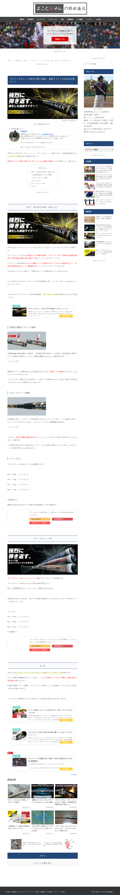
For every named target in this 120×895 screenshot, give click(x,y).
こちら (98, 132)
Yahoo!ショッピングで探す (39, 522)
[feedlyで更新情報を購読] (41, 147)
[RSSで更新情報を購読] (44, 147)
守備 (37, 892)
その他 (62, 892)
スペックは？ (37, 180)
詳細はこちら (60, 39)
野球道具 (14, 892)
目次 (40, 168)
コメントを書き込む (43, 863)
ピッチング (22, 892)
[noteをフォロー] (33, 147)
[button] (111, 64)
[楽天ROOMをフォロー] (36, 147)
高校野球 (42, 892)
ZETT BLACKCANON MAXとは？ (43, 172)
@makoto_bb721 (47, 134)
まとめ (34, 186)
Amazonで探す (36, 519)
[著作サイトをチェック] (22, 147)
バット (11, 752)
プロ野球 (49, 892)
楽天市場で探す (58, 519)
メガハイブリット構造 (40, 177)
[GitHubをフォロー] (38, 147)
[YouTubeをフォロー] (30, 147)
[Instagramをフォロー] (27, 147)
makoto (24, 131)
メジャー (56, 892)
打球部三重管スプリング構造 (42, 175)
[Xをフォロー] (24, 147)
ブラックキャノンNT (38, 183)
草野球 (8, 892)
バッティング (30, 892)
